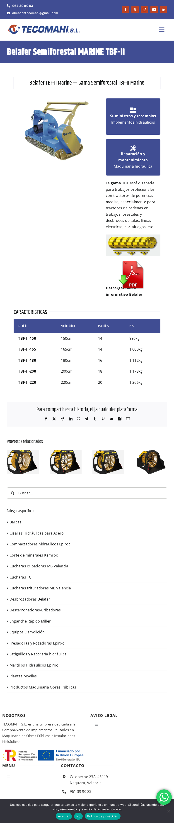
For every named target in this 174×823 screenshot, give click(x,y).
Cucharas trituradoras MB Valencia (40, 588)
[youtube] (154, 9)
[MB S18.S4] (66, 452)
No (78, 816)
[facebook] (125, 9)
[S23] (23, 452)
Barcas (15, 522)
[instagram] (144, 9)
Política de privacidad (102, 816)
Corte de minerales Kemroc (34, 555)
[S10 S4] (151, 452)
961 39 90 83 (81, 791)
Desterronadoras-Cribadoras (35, 610)
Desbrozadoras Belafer (30, 599)
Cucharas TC (20, 577)
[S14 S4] (108, 452)
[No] (168, 811)
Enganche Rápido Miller (30, 621)
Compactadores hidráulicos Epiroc (40, 544)
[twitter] (135, 9)
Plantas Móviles (23, 676)
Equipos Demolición (27, 632)
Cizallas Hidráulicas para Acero (37, 533)
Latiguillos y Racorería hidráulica (38, 654)
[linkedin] (163, 9)
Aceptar (64, 816)
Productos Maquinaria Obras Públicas (43, 687)
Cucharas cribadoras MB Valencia (39, 566)
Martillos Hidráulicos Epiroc (34, 665)
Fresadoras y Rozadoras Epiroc (37, 643)
